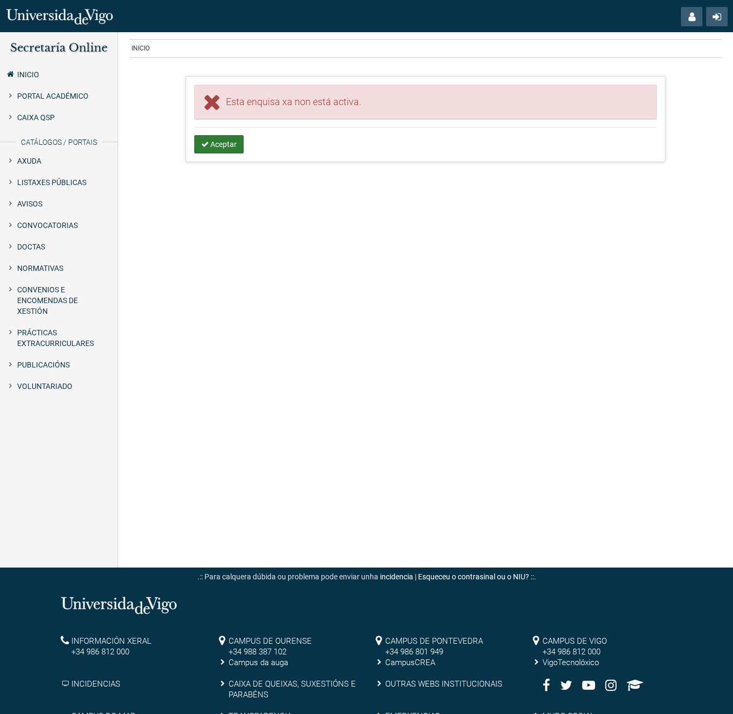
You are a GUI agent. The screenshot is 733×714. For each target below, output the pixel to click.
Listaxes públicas (51, 182)
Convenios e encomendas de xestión (47, 300)
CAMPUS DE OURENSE (270, 641)
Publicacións (43, 364)
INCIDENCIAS (95, 684)
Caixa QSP (36, 117)
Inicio (28, 74)
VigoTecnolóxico (571, 662)
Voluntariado (44, 386)
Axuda (29, 161)
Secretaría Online (58, 47)
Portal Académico (53, 96)
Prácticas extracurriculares (55, 338)
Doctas (31, 246)
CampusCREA (410, 662)
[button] (691, 16)
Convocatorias (47, 225)
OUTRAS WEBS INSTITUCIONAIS (443, 684)
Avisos (29, 204)
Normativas (40, 268)
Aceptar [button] (223, 144)
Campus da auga (258, 662)
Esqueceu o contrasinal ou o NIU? (473, 576)
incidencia (396, 576)
